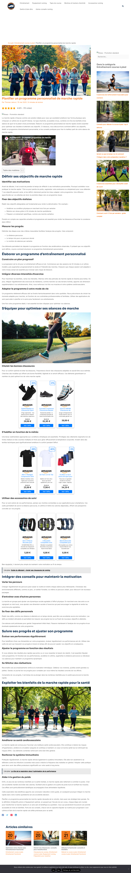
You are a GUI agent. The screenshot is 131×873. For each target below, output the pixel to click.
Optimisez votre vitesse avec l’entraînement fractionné (16, 848)
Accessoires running (95, 3)
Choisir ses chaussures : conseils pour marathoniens (45, 848)
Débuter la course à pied (69, 852)
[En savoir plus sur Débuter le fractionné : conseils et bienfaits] (74, 838)
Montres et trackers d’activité (74, 3)
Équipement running (39, 3)
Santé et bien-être (26, 9)
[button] (123, 6)
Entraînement (24, 3)
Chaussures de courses (41, 852)
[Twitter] (7, 815)
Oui (53, 870)
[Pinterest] (11, 815)
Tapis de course (55, 3)
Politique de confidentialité (71, 870)
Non (58, 870)
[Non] (129, 869)
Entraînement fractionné (13, 854)
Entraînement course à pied (14, 852)
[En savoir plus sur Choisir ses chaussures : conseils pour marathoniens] (46, 838)
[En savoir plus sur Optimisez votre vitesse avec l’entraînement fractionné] (18, 838)
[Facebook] (3, 815)
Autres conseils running (44, 9)
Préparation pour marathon (42, 856)
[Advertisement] (65, 26)
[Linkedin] (16, 815)
